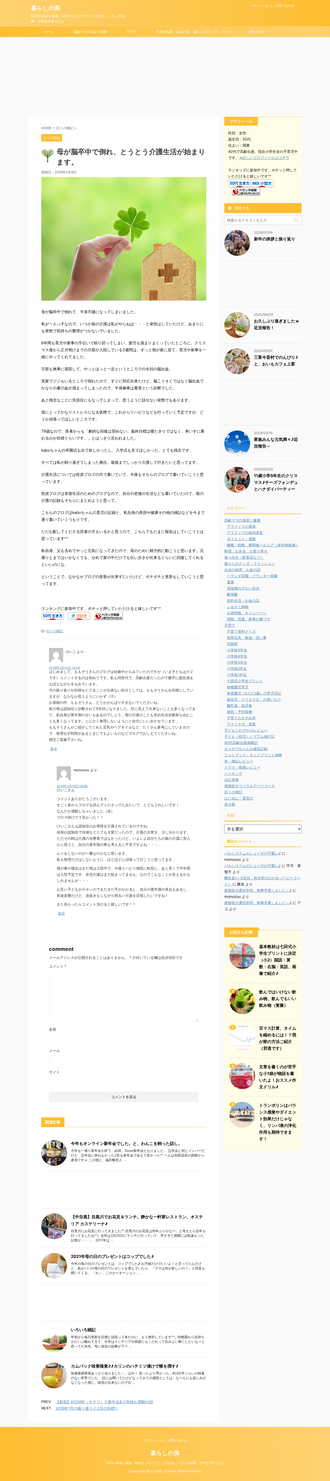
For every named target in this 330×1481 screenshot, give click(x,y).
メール (54, 1050)
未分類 (229, 804)
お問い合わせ (284, 5)
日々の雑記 (54, 631)
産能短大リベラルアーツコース (249, 786)
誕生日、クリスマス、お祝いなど (254, 699)
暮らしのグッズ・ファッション (214, 33)
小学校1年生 (237, 674)
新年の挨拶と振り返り (274, 238)
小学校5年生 (237, 650)
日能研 (232, 644)
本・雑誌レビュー (238, 761)
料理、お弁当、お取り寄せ (246, 551)
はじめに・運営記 (238, 798)
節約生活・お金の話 (243, 600)
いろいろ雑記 (83, 1329)
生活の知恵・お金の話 (172, 32)
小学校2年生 (237, 668)
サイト (54, 1072)
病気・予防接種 (239, 711)
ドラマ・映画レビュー (242, 767)
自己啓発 (231, 779)
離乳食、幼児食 (239, 705)
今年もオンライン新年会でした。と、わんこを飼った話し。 (126, 1143)
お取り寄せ (255, 32)
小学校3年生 (237, 662)
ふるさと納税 (238, 606)
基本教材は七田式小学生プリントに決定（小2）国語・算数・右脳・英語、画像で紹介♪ (277, 960)
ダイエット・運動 (241, 539)
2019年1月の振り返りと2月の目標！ (87, 1408)
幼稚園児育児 (238, 687)
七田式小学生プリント (245, 681)
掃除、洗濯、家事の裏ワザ (248, 619)
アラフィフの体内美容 (245, 532)
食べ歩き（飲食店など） (244, 557)
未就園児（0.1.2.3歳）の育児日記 (254, 693)
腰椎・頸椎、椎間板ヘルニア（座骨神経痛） (263, 545)
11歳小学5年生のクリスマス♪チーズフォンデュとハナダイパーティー (276, 482)
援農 (230, 582)
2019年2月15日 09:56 (72, 786)
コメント (57, 966)
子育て (131, 32)
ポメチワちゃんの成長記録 (246, 749)
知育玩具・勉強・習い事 (247, 637)
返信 (53, 749)
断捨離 (232, 594)
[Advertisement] (165, 76)
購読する (241, 208)
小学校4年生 (237, 656)
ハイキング (233, 773)
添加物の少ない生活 (243, 588)
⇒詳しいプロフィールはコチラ (264, 157)
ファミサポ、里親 (241, 724)
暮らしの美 (45, 8)
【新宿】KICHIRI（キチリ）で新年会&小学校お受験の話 (104, 1401)
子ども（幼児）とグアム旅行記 (249, 736)
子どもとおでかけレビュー (246, 730)
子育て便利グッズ (241, 631)
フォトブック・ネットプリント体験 (253, 755)
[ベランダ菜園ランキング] (108, 616)
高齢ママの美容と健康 (90, 32)
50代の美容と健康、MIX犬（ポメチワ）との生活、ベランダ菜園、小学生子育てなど (165, 1463)
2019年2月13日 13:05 (64, 668)
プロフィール (259, 5)
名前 (52, 1029)
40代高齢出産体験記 (241, 742)
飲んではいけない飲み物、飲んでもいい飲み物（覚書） (277, 998)
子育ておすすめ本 (241, 718)
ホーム (49, 32)
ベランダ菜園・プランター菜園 (252, 576)
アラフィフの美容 (241, 526)
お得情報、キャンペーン (247, 613)
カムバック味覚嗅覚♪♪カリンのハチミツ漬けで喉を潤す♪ (124, 1366)
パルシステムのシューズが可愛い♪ (252, 853)
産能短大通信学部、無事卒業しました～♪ (258, 890)
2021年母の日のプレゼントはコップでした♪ (112, 1256)
